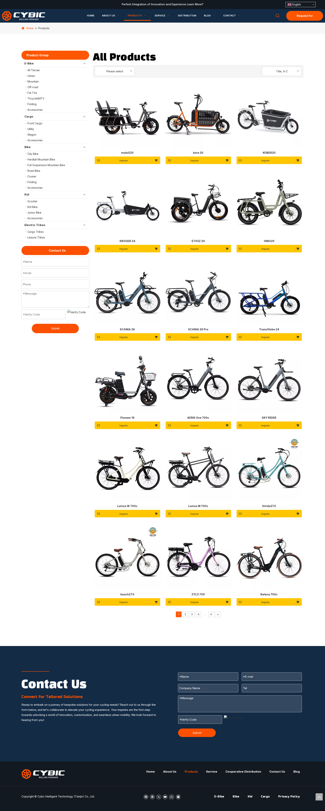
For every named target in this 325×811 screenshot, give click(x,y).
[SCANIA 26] (127, 292)
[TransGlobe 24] (269, 292)
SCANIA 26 (127, 329)
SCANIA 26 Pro (198, 329)
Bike (27, 147)
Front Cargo (34, 123)
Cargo (28, 116)
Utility (30, 129)
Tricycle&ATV (35, 98)
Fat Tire (32, 92)
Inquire (123, 160)
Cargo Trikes (35, 231)
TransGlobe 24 (269, 329)
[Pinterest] (178, 796)
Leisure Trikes (36, 237)
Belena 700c (269, 594)
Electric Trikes (34, 225)
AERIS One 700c (198, 417)
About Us (169, 771)
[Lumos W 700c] (127, 468)
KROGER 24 (127, 241)
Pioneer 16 (127, 417)
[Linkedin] (152, 796)
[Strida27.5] (269, 468)
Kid (26, 194)
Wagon (31, 134)
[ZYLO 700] (198, 557)
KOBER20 (269, 152)
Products (191, 771)
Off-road (32, 87)
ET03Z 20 (198, 241)
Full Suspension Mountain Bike (46, 165)
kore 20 (198, 152)
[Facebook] (146, 796)
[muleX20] (127, 115)
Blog (296, 771)
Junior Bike (34, 212)
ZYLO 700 (198, 594)
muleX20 (127, 152)
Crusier (31, 176)
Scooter (32, 201)
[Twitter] (158, 796)
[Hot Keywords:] (277, 16)
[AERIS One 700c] (198, 380)
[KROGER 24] (127, 203)
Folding (31, 104)
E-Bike (29, 63)
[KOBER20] (269, 115)
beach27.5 (127, 594)
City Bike (32, 153)
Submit (55, 328)
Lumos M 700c (198, 506)
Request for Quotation (305, 17)
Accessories (35, 109)
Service (211, 771)
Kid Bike (32, 206)
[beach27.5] (127, 557)
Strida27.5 (269, 506)
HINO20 (269, 241)
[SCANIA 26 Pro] (198, 292)
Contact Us (277, 771)
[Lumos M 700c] (198, 468)
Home (150, 771)
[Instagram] (171, 796)
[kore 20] (198, 115)
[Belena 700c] (269, 557)
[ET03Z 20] (198, 203)
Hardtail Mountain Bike (41, 159)
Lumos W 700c (127, 506)
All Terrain (33, 70)
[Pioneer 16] (127, 380)
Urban (31, 75)
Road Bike (33, 170)
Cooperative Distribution (243, 771)
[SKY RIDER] (269, 380)
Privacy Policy (289, 796)
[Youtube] (165, 796)
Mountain (33, 81)
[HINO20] (269, 203)
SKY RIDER (269, 417)
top (319, 796)
